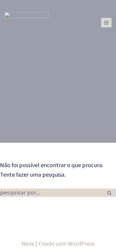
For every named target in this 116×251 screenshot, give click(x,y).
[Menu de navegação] (106, 22)
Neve (27, 244)
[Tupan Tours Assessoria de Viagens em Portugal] (26, 20)
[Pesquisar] (109, 193)
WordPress (81, 244)
